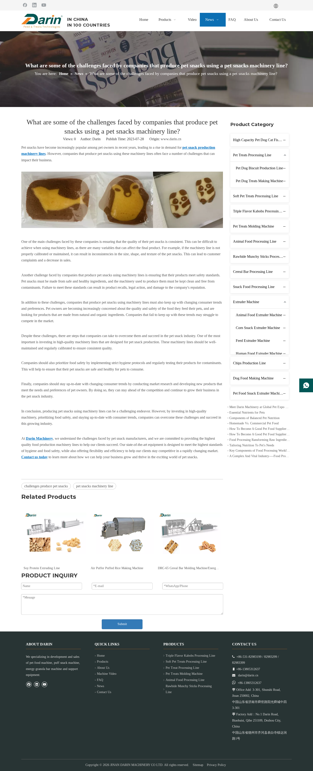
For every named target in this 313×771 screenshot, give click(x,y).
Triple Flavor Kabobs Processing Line (260, 211)
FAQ (100, 680)
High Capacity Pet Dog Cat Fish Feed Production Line (261, 140)
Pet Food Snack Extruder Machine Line (261, 393)
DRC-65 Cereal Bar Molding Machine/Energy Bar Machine (189, 568)
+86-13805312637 (249, 683)
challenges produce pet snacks (46, 486)
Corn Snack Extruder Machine (258, 328)
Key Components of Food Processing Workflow (259, 450)
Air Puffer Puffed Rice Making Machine (117, 568)
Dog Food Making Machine (253, 378)
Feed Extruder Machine (253, 341)
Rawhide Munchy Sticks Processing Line (261, 256)
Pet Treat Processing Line (182, 667)
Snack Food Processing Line (254, 287)
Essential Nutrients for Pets (247, 412)
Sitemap (198, 765)
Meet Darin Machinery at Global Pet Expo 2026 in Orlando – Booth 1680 (259, 407)
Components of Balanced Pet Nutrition (254, 418)
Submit (122, 624)
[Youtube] (43, 4)
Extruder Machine (246, 302)
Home (101, 655)
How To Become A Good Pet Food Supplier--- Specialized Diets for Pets (259, 429)
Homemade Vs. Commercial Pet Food (254, 423)
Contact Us (104, 692)
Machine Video (106, 673)
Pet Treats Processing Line (252, 155)
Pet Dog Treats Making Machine (259, 181)
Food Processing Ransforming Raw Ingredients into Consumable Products (259, 440)
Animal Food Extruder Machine (259, 315)
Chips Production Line (249, 363)
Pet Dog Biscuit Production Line (259, 168)
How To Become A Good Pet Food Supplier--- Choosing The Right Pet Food (259, 434)
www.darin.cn (171, 139)
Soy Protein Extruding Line (42, 568)
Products (102, 661)
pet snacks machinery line (94, 486)
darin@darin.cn (248, 675)
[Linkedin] (34, 4)
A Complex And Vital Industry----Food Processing (259, 456)
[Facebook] (25, 4)
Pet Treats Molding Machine (253, 226)
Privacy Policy (216, 765)
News (100, 686)
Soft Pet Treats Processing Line (255, 196)
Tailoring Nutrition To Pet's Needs (251, 445)
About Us (103, 667)
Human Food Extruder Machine (259, 353)
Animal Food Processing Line (254, 241)
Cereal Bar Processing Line (253, 272)
